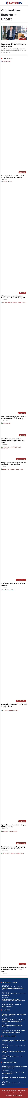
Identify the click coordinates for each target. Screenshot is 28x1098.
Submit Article (21, 1092)
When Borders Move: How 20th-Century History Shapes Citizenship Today (12, 440)
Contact (15, 1092)
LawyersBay (13, 1090)
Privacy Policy (9, 1095)
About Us (10, 1092)
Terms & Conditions (17, 1095)
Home (5, 1092)
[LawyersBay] (14, 2)
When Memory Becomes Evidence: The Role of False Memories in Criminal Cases (13, 969)
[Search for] (26, 3)
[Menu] (2, 3)
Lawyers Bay (5, 42)
